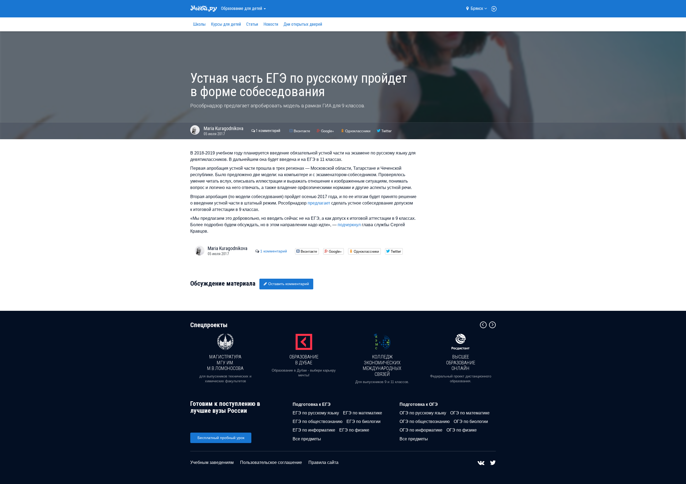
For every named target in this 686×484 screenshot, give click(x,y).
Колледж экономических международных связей (382, 365)
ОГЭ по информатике (421, 430)
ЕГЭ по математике (362, 413)
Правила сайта (323, 462)
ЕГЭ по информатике (314, 430)
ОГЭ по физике (461, 430)
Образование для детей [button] (242, 8)
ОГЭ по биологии (471, 421)
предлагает (319, 203)
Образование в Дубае (303, 359)
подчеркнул (349, 224)
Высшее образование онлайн (460, 362)
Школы (199, 24)
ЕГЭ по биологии (363, 421)
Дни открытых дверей (303, 24)
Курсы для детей (226, 24)
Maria (223, 128)
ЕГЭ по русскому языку (316, 413)
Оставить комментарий (288, 284)
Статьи (252, 24)
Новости (270, 24)
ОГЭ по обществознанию (425, 421)
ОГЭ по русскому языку (423, 413)
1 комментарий (268, 130)
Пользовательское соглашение (271, 462)
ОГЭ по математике (470, 413)
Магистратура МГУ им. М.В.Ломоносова (225, 362)
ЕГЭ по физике (354, 430)
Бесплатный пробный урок (220, 438)
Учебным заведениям (212, 462)
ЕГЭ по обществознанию (317, 421)
